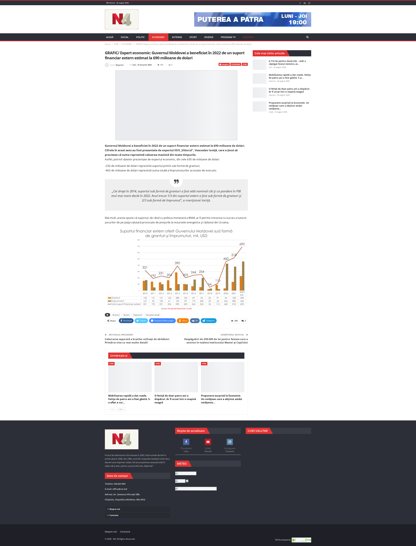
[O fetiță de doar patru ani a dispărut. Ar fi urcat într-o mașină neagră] (176, 377)
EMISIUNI (248, 37)
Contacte (114, 515)
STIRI (245, 64)
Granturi (116, 315)
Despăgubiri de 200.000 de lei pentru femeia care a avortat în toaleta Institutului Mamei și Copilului (216, 340)
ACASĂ (109, 37)
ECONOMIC (158, 37)
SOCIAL (125, 37)
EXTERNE (177, 37)
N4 (276, 539)
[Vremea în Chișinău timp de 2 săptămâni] (196, 488)
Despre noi (115, 509)
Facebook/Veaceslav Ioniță (180, 308)
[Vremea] (181, 481)
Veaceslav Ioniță (152, 315)
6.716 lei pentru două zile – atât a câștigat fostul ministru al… (287, 62)
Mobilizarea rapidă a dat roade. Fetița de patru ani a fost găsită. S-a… (290, 76)
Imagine (225, 64)
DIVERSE (208, 37)
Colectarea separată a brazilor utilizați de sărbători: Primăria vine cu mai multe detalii (137, 340)
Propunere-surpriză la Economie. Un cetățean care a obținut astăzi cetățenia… (289, 105)
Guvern (127, 315)
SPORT (193, 37)
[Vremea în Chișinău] (185, 473)
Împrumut (137, 315)
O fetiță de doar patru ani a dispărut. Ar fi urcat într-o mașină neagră (289, 90)
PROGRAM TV (228, 37)
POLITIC (140, 37)
